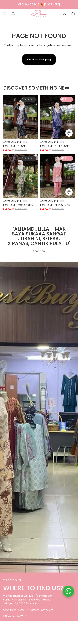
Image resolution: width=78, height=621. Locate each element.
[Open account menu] (64, 13)
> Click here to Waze (15, 616)
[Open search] (13, 13)
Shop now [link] (39, 251)
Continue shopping (39, 59)
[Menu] (4, 13)
